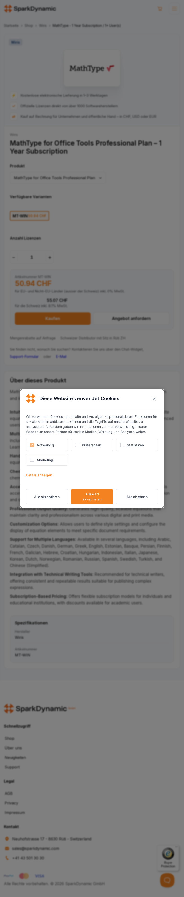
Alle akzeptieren (47, 497)
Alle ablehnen (137, 497)
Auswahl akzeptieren (92, 496)
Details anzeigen (39, 475)
